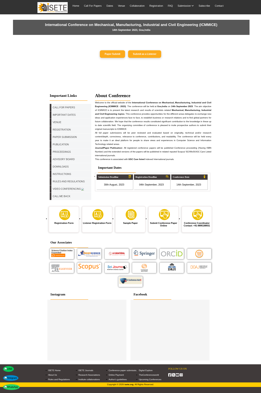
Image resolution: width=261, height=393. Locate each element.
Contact (219, 5)
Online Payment (116, 375)
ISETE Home (54, 370)
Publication (61, 144)
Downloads (61, 166)
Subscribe (204, 5)
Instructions (62, 174)
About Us (52, 375)
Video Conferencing (67, 189)
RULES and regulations (69, 181)
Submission (185, 5)
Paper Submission (65, 137)
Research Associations (89, 375)
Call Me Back (61, 196)
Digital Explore (146, 370)
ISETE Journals (85, 370)
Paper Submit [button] (112, 54)
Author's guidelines (118, 379)
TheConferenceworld (149, 375)
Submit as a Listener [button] (144, 54)
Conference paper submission (123, 370)
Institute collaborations (89, 379)
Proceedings (62, 152)
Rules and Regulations (59, 379)
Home (75, 5)
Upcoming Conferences (150, 379)
